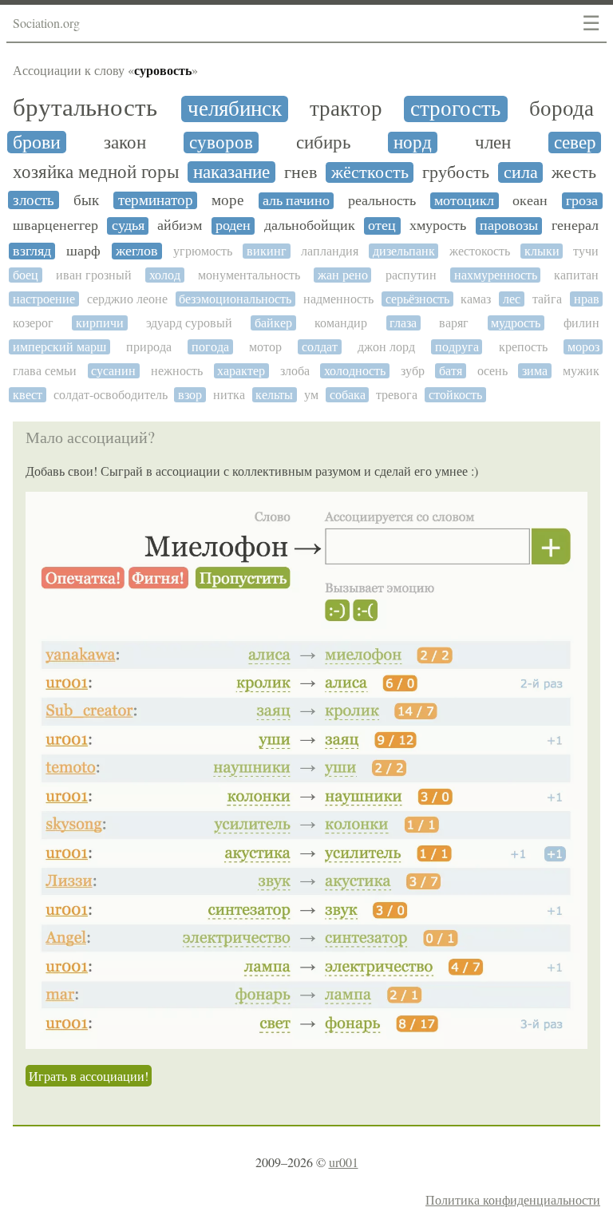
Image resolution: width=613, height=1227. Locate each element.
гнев (300, 172)
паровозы (509, 225)
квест (27, 394)
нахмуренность (495, 275)
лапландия (329, 251)
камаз (476, 299)
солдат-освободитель (110, 394)
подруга (457, 346)
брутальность (85, 108)
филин (581, 322)
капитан (576, 275)
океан (530, 200)
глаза (403, 322)
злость (33, 200)
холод (164, 275)
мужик (581, 370)
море (227, 200)
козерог (33, 322)
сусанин (113, 370)
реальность (382, 200)
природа (149, 346)
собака (348, 394)
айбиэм (179, 225)
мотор (265, 346)
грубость (455, 172)
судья (128, 225)
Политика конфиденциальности (512, 1199)
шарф (83, 251)
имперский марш (59, 346)
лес (511, 299)
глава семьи (45, 370)
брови (37, 142)
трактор (346, 109)
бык (86, 200)
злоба (295, 370)
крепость (523, 346)
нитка (229, 394)
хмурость (437, 225)
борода (561, 109)
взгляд (32, 251)
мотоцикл (464, 200)
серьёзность (417, 299)
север (575, 142)
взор (190, 394)
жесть (574, 172)
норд (413, 142)
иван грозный (94, 275)
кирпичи (100, 322)
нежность (177, 370)
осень (492, 370)
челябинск (235, 109)
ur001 (343, 1162)
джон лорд (386, 346)
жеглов (137, 251)
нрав (586, 299)
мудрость (515, 322)
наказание (231, 172)
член (493, 142)
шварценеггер (55, 225)
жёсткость (370, 172)
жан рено (343, 275)
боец (25, 275)
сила (521, 172)
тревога (396, 394)
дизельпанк (404, 251)
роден (233, 225)
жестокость (479, 251)
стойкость (455, 394)
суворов (221, 142)
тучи (586, 251)
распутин (411, 275)
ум (311, 394)
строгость (455, 109)
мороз (583, 346)
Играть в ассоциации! (88, 1075)
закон (125, 142)
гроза (582, 200)
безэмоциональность (235, 299)
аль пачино (296, 200)
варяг (454, 322)
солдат (320, 346)
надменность (338, 299)
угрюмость (202, 251)
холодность (355, 370)
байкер (273, 322)
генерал (575, 225)
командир (340, 322)
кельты (274, 394)
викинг (267, 251)
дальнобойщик (309, 225)
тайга (547, 299)
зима (535, 370)
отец (382, 225)
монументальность (249, 275)
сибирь (323, 142)
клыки (542, 251)
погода (210, 346)
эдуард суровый (189, 322)
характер (241, 370)
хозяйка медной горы (96, 172)
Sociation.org (46, 22)
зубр (413, 370)
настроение (44, 299)
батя (450, 370)
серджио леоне (127, 299)
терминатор (155, 200)
